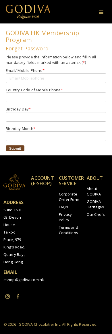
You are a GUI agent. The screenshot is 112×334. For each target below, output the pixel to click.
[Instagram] (7, 296)
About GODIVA (94, 191)
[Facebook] (18, 296)
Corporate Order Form (69, 196)
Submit (15, 149)
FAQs (63, 207)
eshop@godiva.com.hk (23, 279)
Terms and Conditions (68, 230)
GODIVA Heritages (95, 204)
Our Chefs (96, 214)
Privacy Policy (65, 217)
